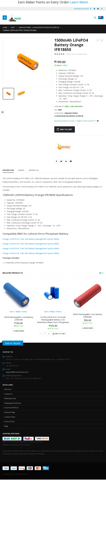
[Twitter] (94, 8)
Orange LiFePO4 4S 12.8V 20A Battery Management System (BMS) (31, 243)
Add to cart (66, 129)
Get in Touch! (13, 343)
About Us (7, 389)
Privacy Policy (9, 421)
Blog (6, 426)
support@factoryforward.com (17, 372)
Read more (54, 328)
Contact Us (8, 394)
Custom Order (9, 417)
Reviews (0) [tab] (33, 170)
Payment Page (9, 412)
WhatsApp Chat (10, 398)
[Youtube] (98, 8)
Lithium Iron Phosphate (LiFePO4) (68, 116)
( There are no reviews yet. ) (76, 54)
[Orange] (64, 147)
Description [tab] (8, 170)
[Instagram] (101, 8)
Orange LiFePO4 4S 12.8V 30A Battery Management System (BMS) (31, 248)
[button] (100, 273)
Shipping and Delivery (12, 403)
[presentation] (6, 62)
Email (71, 161)
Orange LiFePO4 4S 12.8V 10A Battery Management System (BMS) (31, 239)
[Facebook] (90, 8)
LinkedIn (66, 161)
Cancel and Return (11, 408)
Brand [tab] (21, 170)
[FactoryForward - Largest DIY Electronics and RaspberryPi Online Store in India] (15, 17)
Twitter (61, 161)
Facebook (56, 161)
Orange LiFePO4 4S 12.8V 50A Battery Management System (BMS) (31, 253)
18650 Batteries (71, 113)
